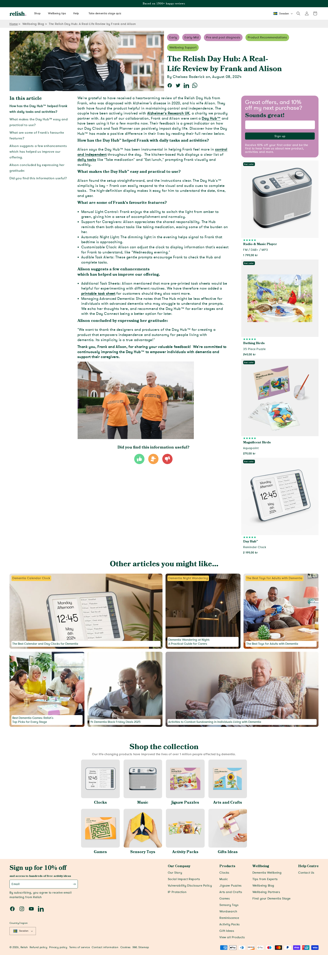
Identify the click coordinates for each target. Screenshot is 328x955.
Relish (24, 947)
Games (100, 852)
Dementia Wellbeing (267, 873)
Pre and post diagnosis (223, 37)
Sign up (279, 136)
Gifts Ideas (228, 852)
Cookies (125, 947)
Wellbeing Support (182, 47)
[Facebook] (12, 909)
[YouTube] (31, 909)
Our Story (175, 873)
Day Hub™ (211, 118)
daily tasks (86, 159)
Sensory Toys (142, 852)
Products (227, 866)
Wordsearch (228, 911)
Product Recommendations (267, 37)
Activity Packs (185, 852)
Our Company (179, 866)
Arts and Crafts (227, 802)
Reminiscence (229, 918)
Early (173, 37)
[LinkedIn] (41, 909)
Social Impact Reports (184, 879)
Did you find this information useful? (38, 178)
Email (16, 884)
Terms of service (79, 947)
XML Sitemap (140, 947)
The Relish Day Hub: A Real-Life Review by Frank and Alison (92, 24)
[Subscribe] (74, 884)
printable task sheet (98, 293)
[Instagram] (22, 909)
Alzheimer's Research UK (168, 113)
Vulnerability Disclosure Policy (190, 886)
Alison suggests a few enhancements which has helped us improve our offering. (38, 152)
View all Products (232, 937)
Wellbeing (260, 866)
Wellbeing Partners (266, 892)
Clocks (100, 802)
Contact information (105, 947)
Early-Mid (191, 37)
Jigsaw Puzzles (185, 802)
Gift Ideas (226, 931)
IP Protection (177, 892)
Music (142, 802)
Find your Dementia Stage (271, 898)
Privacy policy (58, 947)
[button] (298, 13)
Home (13, 24)
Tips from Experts (265, 879)
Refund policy (38, 947)
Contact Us (306, 873)
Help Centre (308, 866)
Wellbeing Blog (33, 24)
